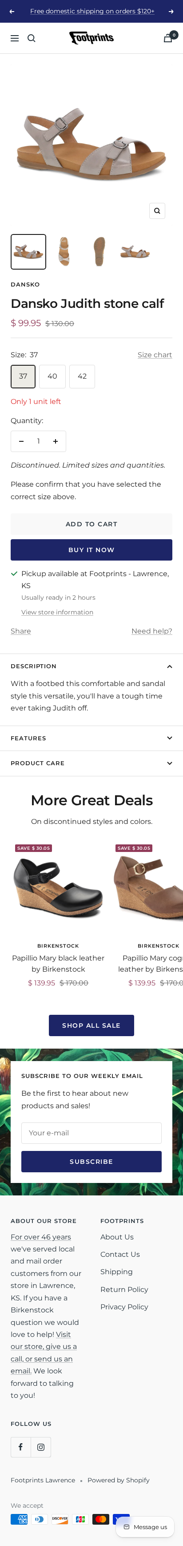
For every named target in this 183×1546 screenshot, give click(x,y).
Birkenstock (58, 946)
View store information (57, 612)
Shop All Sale (91, 1025)
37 (23, 376)
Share (21, 631)
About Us (117, 1237)
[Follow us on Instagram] (41, 1447)
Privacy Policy (124, 1307)
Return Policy (124, 1289)
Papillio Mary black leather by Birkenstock (58, 964)
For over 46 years (41, 1237)
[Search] (32, 38)
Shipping (116, 1271)
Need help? (151, 631)
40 (52, 376)
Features (28, 738)
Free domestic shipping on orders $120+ (92, 11)
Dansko (25, 284)
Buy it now (91, 550)
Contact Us (120, 1254)
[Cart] (167, 38)
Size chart (155, 355)
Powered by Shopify (119, 1480)
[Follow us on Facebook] (21, 1447)
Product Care (38, 763)
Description (34, 666)
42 (82, 376)
